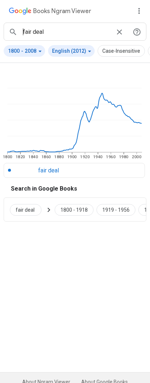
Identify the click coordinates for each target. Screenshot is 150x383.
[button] (24, 51)
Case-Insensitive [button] (121, 51)
